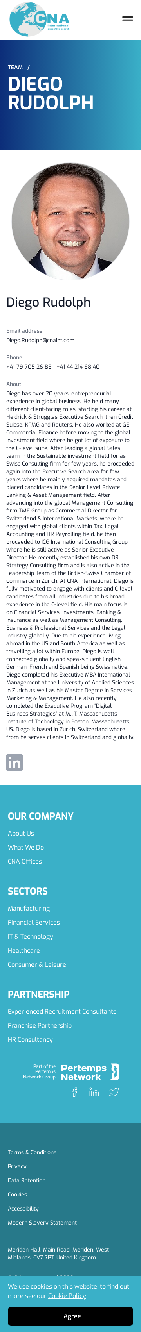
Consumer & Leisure (37, 965)
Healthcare (24, 950)
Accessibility (23, 1208)
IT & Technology (30, 936)
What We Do (26, 847)
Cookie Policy (67, 1296)
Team (19, 67)
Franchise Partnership (40, 1025)
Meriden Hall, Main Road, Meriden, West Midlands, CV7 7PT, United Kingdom (58, 1253)
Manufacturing (29, 908)
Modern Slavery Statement (42, 1223)
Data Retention (26, 1180)
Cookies (17, 1194)
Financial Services (34, 922)
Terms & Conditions (32, 1152)
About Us (21, 833)
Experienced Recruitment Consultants (62, 1011)
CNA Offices (25, 861)
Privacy (17, 1166)
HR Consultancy (30, 1040)
